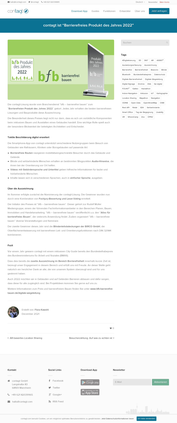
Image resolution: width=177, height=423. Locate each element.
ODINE (125, 103)
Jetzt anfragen (159, 11)
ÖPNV (150, 117)
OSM (162, 103)
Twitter (56, 388)
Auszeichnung (150, 65)
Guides (95, 11)
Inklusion (144, 93)
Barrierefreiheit (141, 70)
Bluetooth (126, 74)
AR (152, 60)
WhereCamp (133, 117)
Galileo (135, 88)
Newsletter (153, 2)
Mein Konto (164, 2)
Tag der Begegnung (144, 112)
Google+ (57, 395)
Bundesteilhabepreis (142, 74)
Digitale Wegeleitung (154, 79)
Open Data (135, 103)
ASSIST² (160, 60)
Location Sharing (129, 98)
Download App (79, 11)
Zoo (143, 117)
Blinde (164, 70)
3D (140, 60)
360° (146, 60)
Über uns (140, 11)
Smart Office (127, 112)
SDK (142, 107)
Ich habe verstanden (146, 419)
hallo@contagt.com (18, 2)
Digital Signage (128, 84)
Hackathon (145, 88)
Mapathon (144, 98)
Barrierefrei (127, 70)
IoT (152, 93)
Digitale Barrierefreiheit (132, 79)
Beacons (154, 70)
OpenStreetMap (150, 103)
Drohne (141, 84)
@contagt (34, 2)
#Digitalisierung (129, 60)
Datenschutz (159, 74)
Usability (159, 112)
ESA (149, 84)
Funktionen (109, 11)
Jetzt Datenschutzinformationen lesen (117, 418)
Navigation (155, 98)
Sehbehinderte (153, 107)
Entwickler (125, 11)
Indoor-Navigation (129, 93)
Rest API (125, 107)
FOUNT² (125, 88)
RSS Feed (58, 402)
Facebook (58, 381)
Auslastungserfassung (131, 65)
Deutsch (139, 2)
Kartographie (162, 93)
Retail (134, 107)
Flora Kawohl (42, 309)
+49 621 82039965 (51, 2)
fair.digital (158, 84)
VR (123, 117)
